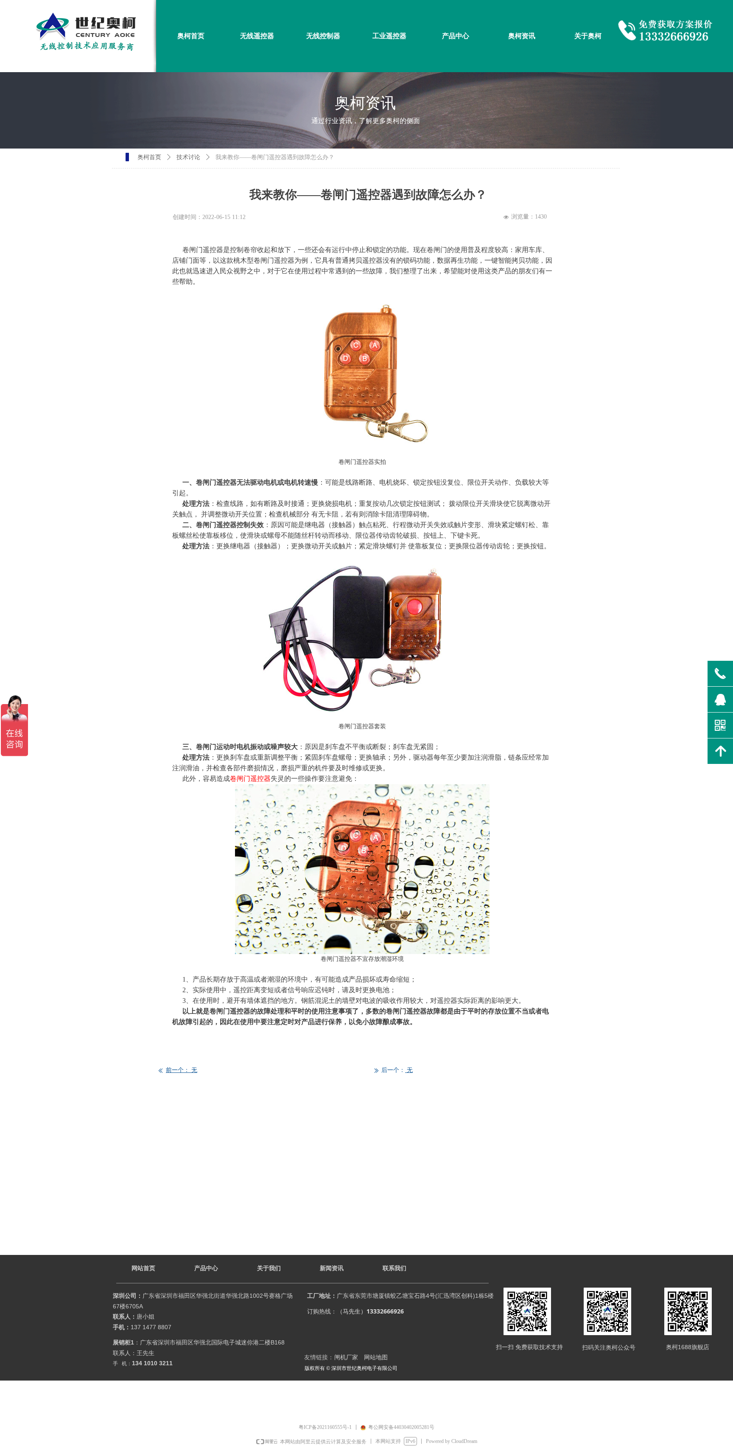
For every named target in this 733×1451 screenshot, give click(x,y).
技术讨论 (188, 157)
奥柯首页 (149, 157)
